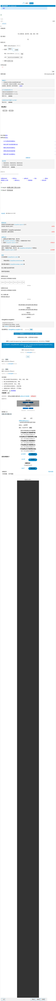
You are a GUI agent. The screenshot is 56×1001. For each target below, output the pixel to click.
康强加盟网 (9, 6)
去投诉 (20, 85)
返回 (4, 8)
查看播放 (28, 403)
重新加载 (31, 3)
